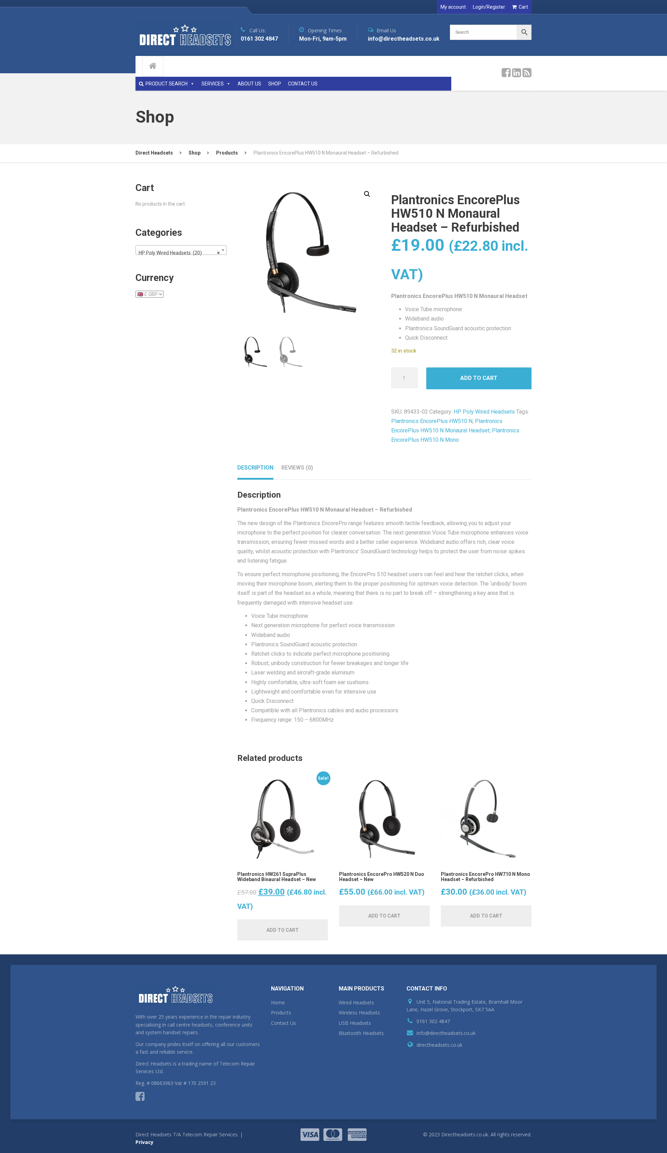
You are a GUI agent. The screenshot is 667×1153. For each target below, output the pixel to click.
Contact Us (283, 1023)
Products (281, 1012)
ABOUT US (249, 83)
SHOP (274, 83)
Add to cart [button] (282, 930)
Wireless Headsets (359, 1012)
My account (453, 7)
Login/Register (489, 7)
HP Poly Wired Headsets (484, 411)
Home (278, 1002)
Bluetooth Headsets (361, 1033)
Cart (523, 7)
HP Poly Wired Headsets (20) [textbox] (179, 253)
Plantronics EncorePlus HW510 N (431, 421)
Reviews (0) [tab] (297, 467)
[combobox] (181, 250)
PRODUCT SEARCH (167, 83)
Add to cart (478, 378)
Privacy (144, 1142)
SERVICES (212, 83)
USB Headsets (355, 1023)
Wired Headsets (356, 1002)
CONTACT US (303, 83)
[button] (367, 194)
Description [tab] (255, 467)
